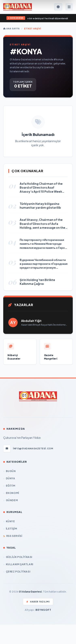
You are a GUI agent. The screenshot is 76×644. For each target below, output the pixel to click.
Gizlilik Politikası (19, 557)
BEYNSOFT (43, 609)
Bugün (11, 471)
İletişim (11, 528)
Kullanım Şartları (19, 564)
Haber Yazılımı (40, 601)
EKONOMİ (12, 492)
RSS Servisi (14, 535)
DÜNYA (10, 478)
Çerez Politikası (18, 571)
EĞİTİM (10, 485)
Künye (10, 521)
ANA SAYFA (13, 28)
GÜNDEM (12, 500)
